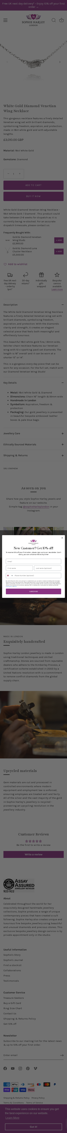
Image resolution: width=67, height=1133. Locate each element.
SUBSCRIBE (33, 591)
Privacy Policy (9, 586)
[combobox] (10, 575)
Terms (15, 586)
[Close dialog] (62, 538)
